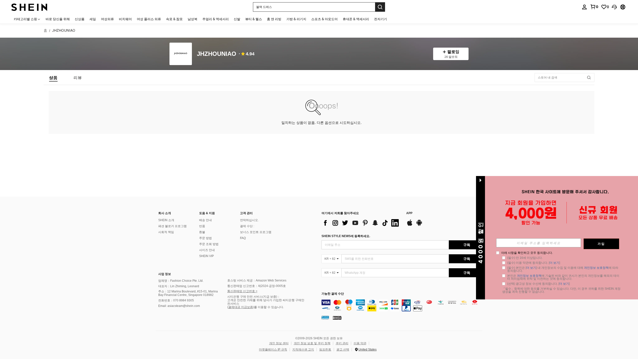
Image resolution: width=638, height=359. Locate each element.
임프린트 (325, 349)
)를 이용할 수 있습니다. (268, 307)
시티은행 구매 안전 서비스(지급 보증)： (253, 296)
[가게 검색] (589, 77)
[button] (614, 7)
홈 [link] (45, 30)
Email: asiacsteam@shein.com (179, 306)
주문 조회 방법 (209, 244)
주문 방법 (205, 238)
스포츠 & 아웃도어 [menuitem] (324, 19)
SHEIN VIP (206, 256)
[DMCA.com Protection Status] (337, 317)
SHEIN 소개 (166, 220)
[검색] (380, 7)
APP (409, 213)
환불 (202, 232)
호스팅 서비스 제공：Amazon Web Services (256, 280)
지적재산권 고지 (303, 349)
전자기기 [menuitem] (380, 19)
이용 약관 (360, 343)
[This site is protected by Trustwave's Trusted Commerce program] (325, 317)
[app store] (409, 225)
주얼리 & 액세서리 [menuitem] (215, 19)
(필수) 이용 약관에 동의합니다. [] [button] (533, 262)
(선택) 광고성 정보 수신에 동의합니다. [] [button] (538, 283)
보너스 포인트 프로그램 (255, 232)
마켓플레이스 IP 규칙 (273, 349)
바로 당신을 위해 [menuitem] (58, 19)
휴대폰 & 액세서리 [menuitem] (356, 19)
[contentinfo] (403, 305)
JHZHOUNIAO (216, 54)
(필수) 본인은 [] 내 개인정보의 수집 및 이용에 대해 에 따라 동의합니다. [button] (563, 269)
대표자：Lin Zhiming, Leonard (178, 286)
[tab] (53, 77)
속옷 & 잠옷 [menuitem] (174, 19)
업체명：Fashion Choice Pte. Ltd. (180, 280)
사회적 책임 (166, 232)
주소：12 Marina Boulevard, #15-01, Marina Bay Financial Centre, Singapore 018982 (188, 293)
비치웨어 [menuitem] (125, 19)
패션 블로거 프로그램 (172, 226)
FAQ (243, 238)
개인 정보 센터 (279, 343)
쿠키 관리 (342, 343)
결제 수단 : (247, 226)
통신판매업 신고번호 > (242, 291)
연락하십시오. (249, 220)
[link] (594, 7)
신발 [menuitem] (237, 19)
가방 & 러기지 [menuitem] (296, 19)
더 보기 (554, 263)
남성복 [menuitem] (192, 19)
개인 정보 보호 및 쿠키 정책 (312, 343)
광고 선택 (342, 349)
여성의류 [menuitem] (107, 19)
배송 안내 (205, 220)
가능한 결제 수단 (332, 293)
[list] (361, 223)
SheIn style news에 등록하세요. (345, 236)
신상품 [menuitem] (79, 19)
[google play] (419, 225)
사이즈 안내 (207, 250)
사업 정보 (164, 274)
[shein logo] (29, 7)
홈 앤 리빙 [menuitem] (274, 19)
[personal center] (584, 7)
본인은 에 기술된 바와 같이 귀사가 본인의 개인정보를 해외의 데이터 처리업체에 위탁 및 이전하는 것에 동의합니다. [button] (563, 277)
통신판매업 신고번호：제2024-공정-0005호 (256, 286)
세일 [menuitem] (92, 19)
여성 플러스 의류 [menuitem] (149, 19)
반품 (202, 226)
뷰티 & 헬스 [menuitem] (253, 19)
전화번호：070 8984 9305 (176, 300)
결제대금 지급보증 (240, 307)
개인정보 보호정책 (596, 267)
